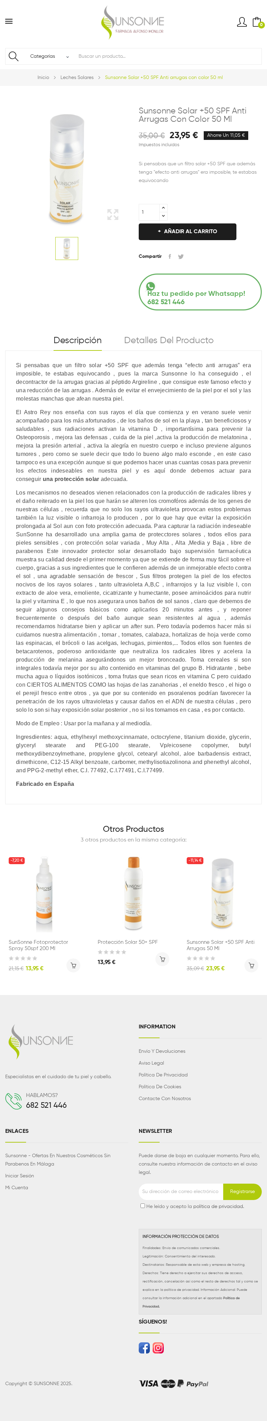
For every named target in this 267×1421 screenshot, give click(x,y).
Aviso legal (151, 1063)
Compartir (170, 256)
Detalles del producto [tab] (169, 340)
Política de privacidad (163, 1075)
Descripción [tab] (78, 340)
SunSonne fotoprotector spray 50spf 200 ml (38, 945)
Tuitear (181, 256)
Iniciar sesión (19, 1176)
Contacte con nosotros (165, 1098)
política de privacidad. (218, 1206)
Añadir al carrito (190, 232)
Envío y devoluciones (162, 1051)
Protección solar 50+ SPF (128, 942)
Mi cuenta (16, 1187)
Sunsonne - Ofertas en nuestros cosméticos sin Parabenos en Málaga (58, 1160)
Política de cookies (160, 1086)
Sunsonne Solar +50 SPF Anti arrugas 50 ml (220, 945)
